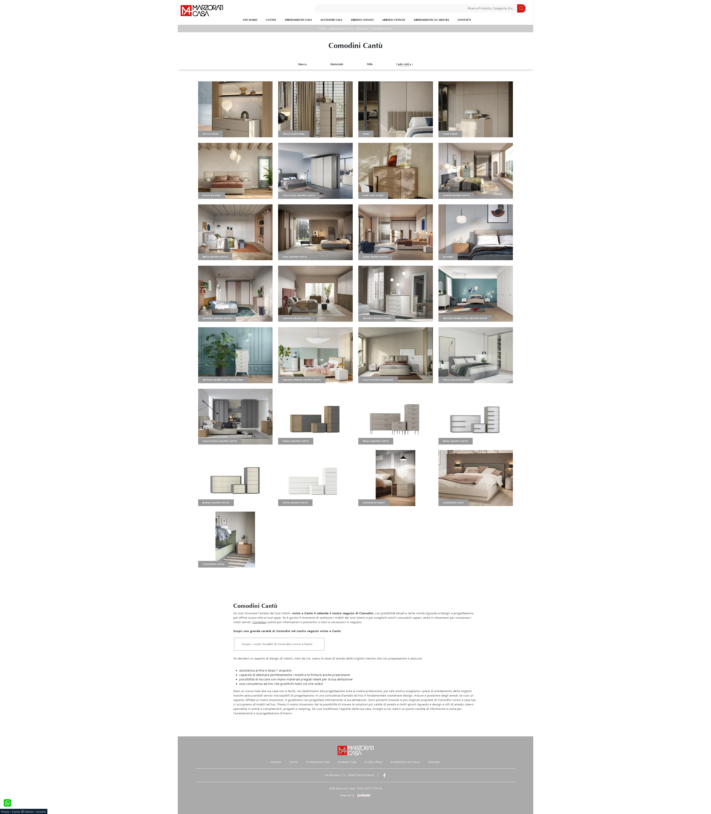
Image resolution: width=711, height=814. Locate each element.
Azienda (276, 762)
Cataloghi (434, 762)
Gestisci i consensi (35, 811)
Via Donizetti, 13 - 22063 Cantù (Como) (349, 775)
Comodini (362, 28)
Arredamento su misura (431, 19)
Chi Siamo (250, 19)
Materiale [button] (336, 64)
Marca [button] (302, 64)
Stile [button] (370, 64)
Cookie (16, 811)
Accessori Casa (331, 19)
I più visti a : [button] (404, 64)
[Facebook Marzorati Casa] (384, 775)
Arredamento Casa (298, 19)
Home (322, 28)
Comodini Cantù (381, 28)
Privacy (5, 811)
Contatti (464, 19)
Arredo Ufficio (362, 19)
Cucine (271, 19)
